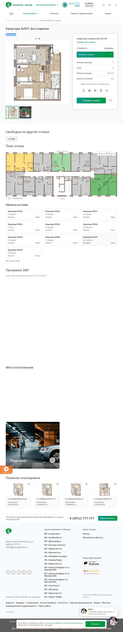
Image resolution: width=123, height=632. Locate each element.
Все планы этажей (13, 261)
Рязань (86, 533)
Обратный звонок (107, 518)
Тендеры (20, 602)
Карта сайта (44, 606)
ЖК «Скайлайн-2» (53, 537)
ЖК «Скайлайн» (52, 533)
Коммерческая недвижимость (21, 606)
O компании (32, 602)
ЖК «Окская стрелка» (55, 545)
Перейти (11, 217)
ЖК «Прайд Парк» (53, 560)
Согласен (95, 624)
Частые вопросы (48, 602)
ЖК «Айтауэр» (51, 589)
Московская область (93, 537)
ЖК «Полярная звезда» (55, 556)
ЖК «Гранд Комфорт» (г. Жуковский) (56, 580)
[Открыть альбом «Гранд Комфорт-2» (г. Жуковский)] (101, 90)
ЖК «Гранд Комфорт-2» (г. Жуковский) (57, 574)
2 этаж (12, 138)
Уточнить (109, 48)
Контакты (63, 602)
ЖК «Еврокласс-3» (53, 593)
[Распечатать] (95, 90)
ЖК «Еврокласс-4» (53, 548)
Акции (108, 13)
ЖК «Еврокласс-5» (53, 563)
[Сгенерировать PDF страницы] (89, 90)
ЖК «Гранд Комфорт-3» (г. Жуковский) (57, 568)
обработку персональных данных (69, 623)
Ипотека (54, 13)
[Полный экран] (114, 153)
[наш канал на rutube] (18, 572)
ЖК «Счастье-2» (52, 585)
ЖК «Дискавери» (52, 541)
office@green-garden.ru (16, 547)
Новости (10, 602)
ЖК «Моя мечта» (52, 552)
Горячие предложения (81, 13)
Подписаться (6, 472)
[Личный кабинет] (115, 4)
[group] (37, 72)
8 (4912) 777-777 (89, 4)
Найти (37, 217)
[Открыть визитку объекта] (84, 90)
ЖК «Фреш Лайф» (53, 596)
